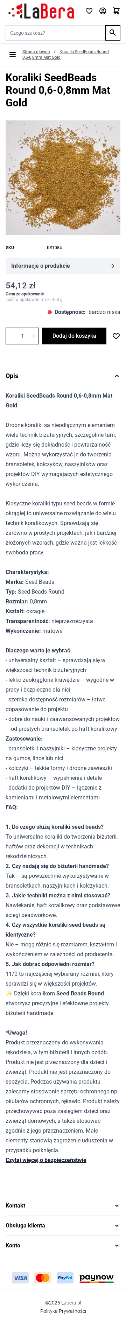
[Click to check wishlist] (89, 11)
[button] (63, 1206)
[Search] (112, 33)
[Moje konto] (103, 11)
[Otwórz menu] (12, 54)
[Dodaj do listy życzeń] (116, 336)
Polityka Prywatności (63, 1311)
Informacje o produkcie (40, 265)
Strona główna (36, 51)
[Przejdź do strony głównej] (41, 11)
